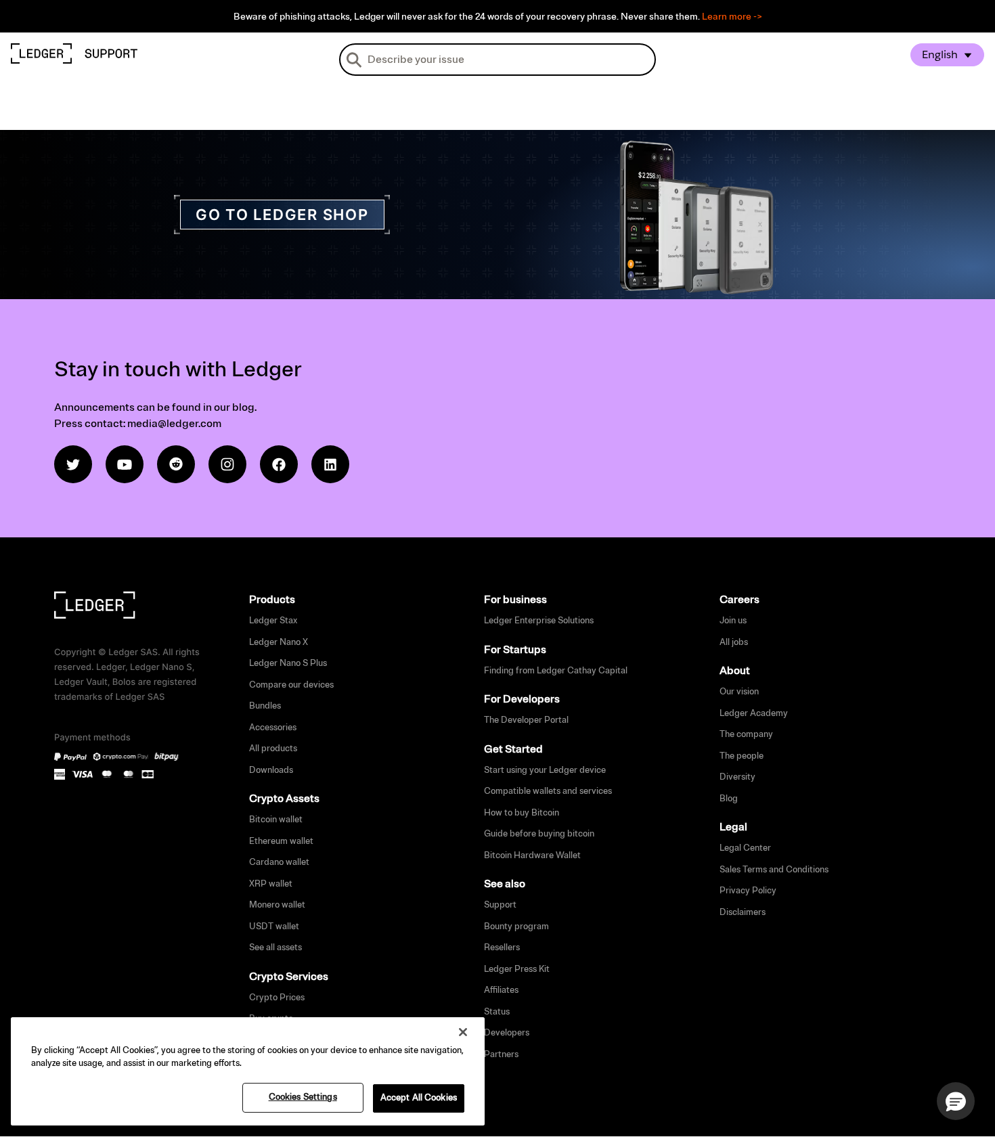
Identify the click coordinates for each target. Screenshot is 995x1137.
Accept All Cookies (418, 1097)
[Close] (463, 1032)
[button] (956, 1101)
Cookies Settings (303, 1097)
